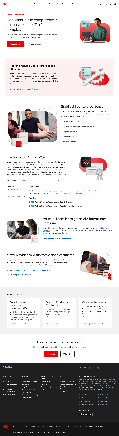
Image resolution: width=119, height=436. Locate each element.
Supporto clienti (26, 387)
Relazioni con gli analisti (86, 404)
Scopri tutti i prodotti (9, 394)
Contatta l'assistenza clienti (68, 384)
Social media (63, 391)
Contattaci (51, 354)
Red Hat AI (6, 381)
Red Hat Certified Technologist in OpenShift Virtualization (60, 193)
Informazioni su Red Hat (16, 426)
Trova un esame (15, 44)
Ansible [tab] (10, 193)
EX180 (31, 202)
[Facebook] (89, 368)
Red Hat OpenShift (8, 387)
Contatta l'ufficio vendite (67, 381)
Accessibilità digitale (61, 432)
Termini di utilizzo (28, 432)
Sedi (44, 426)
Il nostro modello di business (87, 398)
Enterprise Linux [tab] (13, 190)
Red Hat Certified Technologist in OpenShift (86, 191)
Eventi (39, 426)
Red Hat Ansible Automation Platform (9, 390)
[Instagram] (98, 368)
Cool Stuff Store (88, 426)
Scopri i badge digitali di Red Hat (19, 275)
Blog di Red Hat (59, 426)
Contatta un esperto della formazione (67, 388)
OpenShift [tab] (11, 186)
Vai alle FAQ (67, 354)
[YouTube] (85, 368)
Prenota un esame (35, 44)
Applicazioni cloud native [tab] (16, 196)
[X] (94, 368)
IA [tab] (9, 200)
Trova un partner (27, 392)
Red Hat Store (45, 384)
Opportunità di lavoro (29, 426)
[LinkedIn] (80, 368)
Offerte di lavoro (103, 404)
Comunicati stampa (103, 394)
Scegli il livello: (12, 180)
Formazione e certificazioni (29, 381)
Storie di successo (84, 401)
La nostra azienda (84, 394)
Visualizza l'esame (17, 324)
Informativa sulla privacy (16, 432)
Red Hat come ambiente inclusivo (73, 426)
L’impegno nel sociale (104, 401)
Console (43, 389)
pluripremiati (101, 389)
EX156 (31, 206)
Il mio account (26, 384)
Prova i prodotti (45, 381)
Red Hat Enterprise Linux (10, 384)
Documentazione (27, 397)
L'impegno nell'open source (106, 398)
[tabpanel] (69, 197)
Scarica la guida (52, 324)
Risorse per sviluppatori (28, 389)
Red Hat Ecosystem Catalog (30, 395)
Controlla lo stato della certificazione (57, 239)
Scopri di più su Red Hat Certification (24, 89)
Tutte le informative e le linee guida (44, 432)
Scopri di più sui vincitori (91, 324)
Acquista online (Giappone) (49, 387)
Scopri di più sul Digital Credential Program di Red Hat (27, 270)
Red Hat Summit (99, 426)
